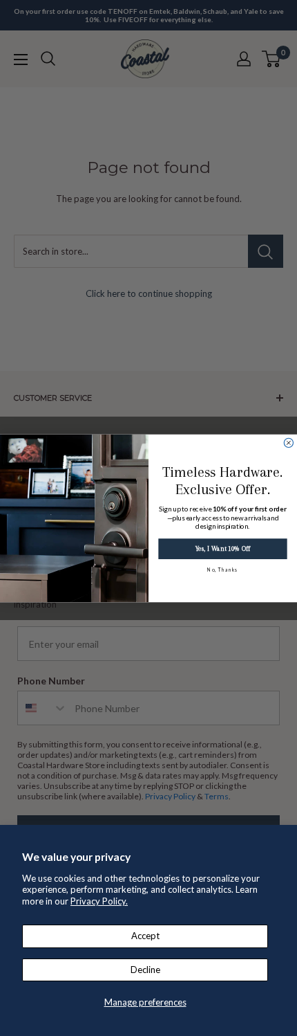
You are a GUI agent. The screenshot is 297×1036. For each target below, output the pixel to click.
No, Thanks (222, 569)
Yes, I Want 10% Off (222, 548)
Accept (145, 935)
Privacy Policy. (99, 901)
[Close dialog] (288, 442)
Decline (145, 969)
